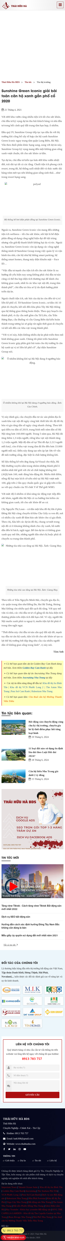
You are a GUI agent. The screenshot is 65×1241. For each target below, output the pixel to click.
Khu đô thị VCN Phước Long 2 (26, 687)
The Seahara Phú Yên (47, 1191)
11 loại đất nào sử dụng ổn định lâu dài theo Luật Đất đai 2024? (46, 752)
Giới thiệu (10, 1160)
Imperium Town (9, 1187)
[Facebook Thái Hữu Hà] (4, 1149)
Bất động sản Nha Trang (39, 1202)
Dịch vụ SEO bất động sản (16, 916)
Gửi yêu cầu (33, 1095)
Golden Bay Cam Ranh (34, 668)
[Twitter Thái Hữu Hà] (9, 1149)
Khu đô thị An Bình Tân (51, 1187)
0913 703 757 (32, 1059)
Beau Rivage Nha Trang (20, 1217)
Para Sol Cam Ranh (20, 691)
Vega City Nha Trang (17, 1202)
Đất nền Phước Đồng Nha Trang (28, 1206)
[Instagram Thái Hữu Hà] (19, 1149)
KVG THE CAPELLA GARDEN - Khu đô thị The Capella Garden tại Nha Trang (32, 1213)
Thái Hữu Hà (40, 1234)
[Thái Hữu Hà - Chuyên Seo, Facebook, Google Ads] (32, 819)
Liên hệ (53, 1160)
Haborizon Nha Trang (41, 691)
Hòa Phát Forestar (37, 1198)
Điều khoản (30, 1237)
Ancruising (30, 1191)
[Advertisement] (32, 44)
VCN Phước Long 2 (11, 1195)
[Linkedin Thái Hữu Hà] (14, 1149)
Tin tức (38, 1160)
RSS (38, 1237)
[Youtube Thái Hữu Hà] (25, 1149)
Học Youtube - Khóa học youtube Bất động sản (28, 1209)
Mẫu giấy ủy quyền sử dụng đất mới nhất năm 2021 (30, 935)
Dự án (23, 1160)
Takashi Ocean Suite (27, 1187)
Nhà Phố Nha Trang (42, 1217)
